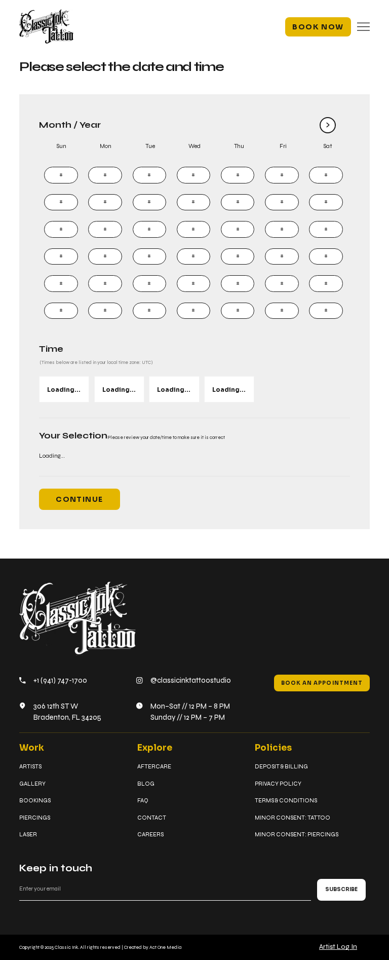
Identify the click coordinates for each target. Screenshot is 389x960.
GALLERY (32, 783)
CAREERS (150, 834)
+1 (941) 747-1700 (60, 680)
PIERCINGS (34, 817)
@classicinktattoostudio (190, 680)
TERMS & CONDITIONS (286, 800)
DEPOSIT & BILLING (281, 766)
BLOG (145, 783)
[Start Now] (60, 175)
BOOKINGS (35, 800)
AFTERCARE (154, 766)
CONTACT (151, 817)
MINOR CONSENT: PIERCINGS (296, 834)
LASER (28, 834)
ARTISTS (30, 766)
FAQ (142, 800)
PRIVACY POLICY (278, 783)
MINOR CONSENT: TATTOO (292, 817)
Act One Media (165, 947)
